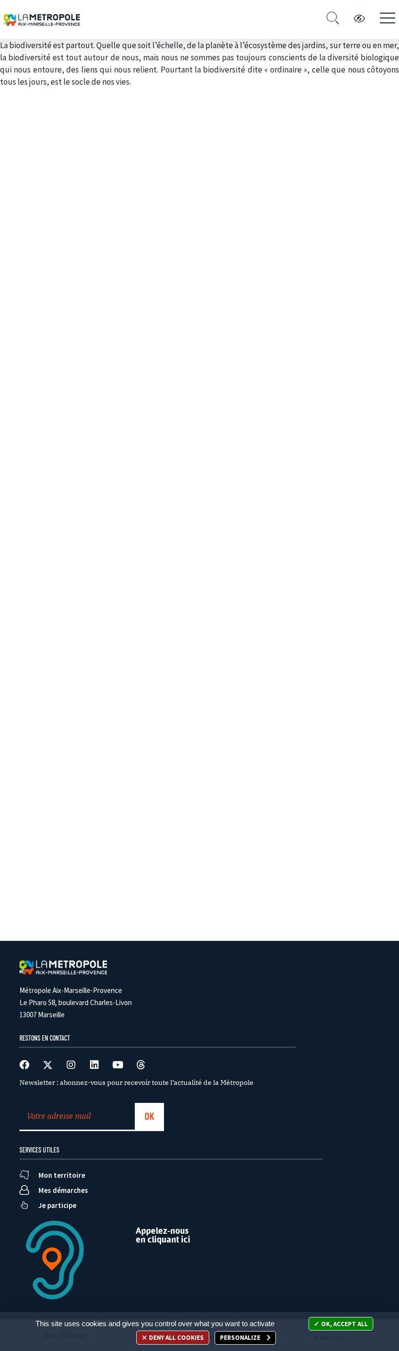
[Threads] (141, 1065)
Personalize (241, 1337)
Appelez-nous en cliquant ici (163, 1235)
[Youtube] (118, 1065)
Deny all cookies (175, 1337)
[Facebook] (24, 1065)
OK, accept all (344, 1324)
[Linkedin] (94, 1065)
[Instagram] (71, 1065)
